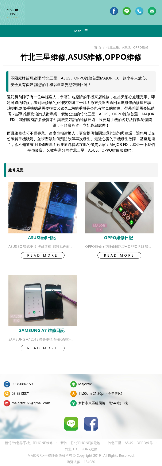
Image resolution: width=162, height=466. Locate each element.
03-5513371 (21, 393)
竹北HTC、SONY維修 (81, 449)
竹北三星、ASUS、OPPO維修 (130, 442)
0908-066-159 (22, 384)
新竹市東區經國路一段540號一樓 (103, 403)
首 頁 (97, 47)
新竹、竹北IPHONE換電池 (80, 442)
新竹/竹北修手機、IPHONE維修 (29, 442)
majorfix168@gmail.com (31, 403)
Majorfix (85, 384)
